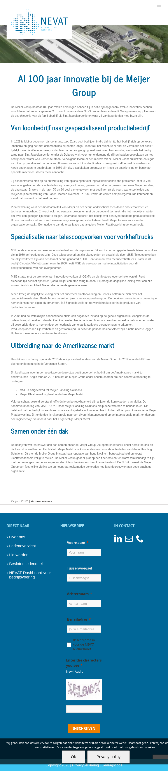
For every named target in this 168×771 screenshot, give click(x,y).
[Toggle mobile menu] (159, 6)
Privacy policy (108, 757)
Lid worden (18, 555)
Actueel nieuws (41, 501)
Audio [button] (79, 671)
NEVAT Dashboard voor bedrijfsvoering (30, 575)
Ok (73, 757)
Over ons (17, 537)
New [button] (69, 671)
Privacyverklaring (85, 765)
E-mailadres (77, 619)
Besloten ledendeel (26, 564)
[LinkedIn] (118, 538)
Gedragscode (112, 765)
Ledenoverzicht (22, 546)
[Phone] (140, 538)
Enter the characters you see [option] (84, 663)
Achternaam (78, 593)
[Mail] (129, 538)
